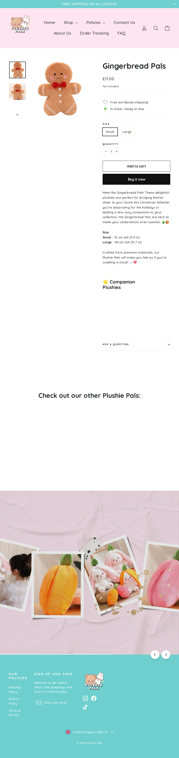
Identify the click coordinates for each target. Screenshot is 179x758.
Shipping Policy (15, 689)
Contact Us (124, 22)
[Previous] (155, 654)
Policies (94, 22)
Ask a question (116, 344)
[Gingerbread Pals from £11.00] (111, 306)
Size (106, 124)
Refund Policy (14, 701)
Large (127, 132)
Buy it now (136, 179)
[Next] (166, 654)
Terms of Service (15, 713)
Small (110, 132)
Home (49, 22)
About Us (62, 33)
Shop (69, 22)
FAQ (121, 33)
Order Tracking (94, 33)
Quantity (111, 144)
